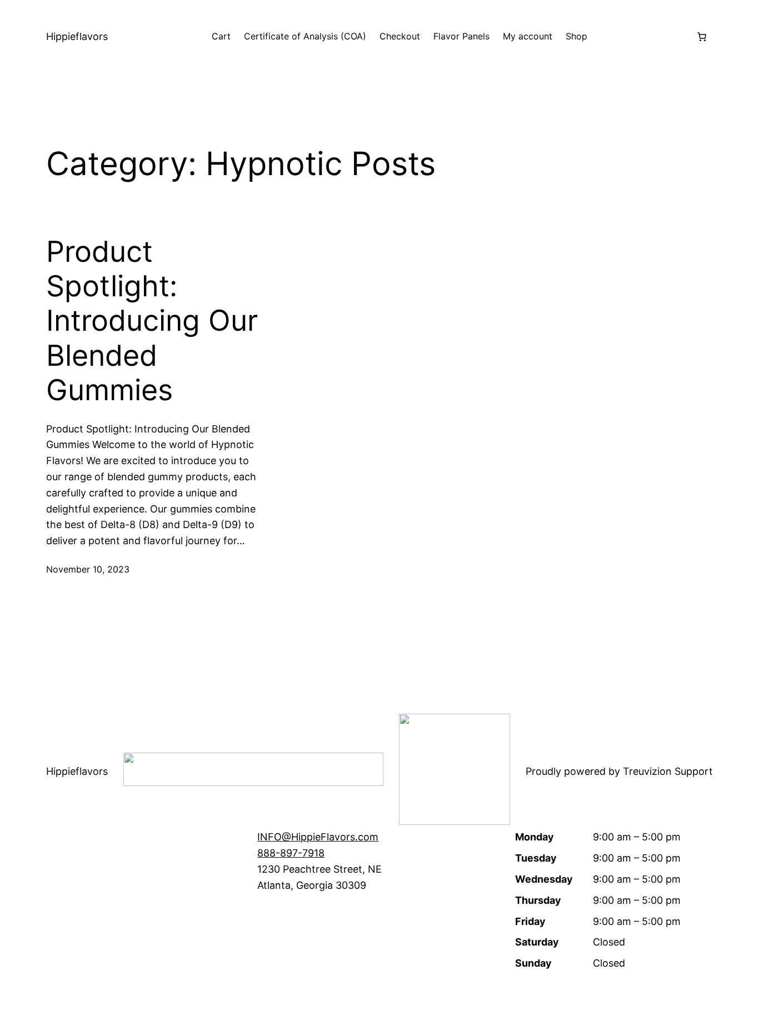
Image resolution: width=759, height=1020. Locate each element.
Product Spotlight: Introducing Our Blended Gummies (152, 321)
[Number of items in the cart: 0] (702, 37)
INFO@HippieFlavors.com (317, 837)
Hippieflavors (77, 36)
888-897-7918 (290, 853)
